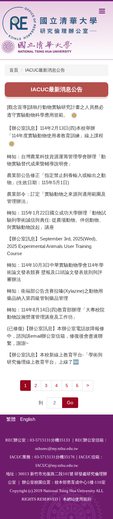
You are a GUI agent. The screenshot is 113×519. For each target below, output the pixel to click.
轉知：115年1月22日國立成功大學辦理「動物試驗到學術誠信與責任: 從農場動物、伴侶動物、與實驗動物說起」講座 (56, 220)
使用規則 (83, 499)
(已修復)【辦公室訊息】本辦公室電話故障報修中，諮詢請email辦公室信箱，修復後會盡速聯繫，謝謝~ (55, 335)
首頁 (13, 70)
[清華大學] (36, 46)
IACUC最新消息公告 (45, 70)
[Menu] (102, 11)
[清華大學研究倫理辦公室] (49, 23)
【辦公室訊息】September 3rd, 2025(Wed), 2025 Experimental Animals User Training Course (52, 246)
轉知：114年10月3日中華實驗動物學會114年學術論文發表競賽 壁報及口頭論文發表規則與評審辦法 (55, 272)
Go (70, 402)
